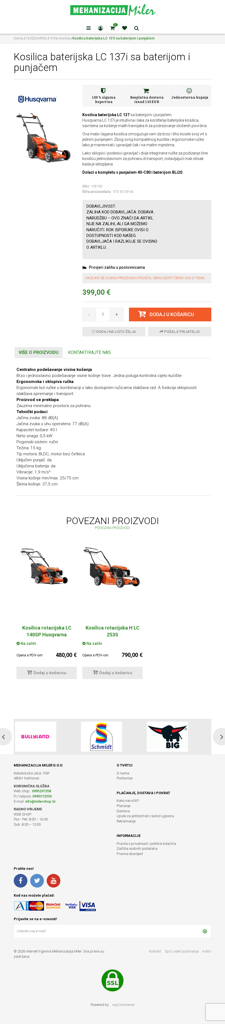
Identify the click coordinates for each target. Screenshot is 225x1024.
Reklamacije (126, 821)
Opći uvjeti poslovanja (182, 951)
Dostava (123, 811)
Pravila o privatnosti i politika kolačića (146, 844)
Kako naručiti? (128, 801)
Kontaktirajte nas (89, 352)
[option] (47, 615)
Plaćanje (123, 806)
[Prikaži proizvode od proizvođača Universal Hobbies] (167, 737)
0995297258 (41, 791)
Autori (206, 951)
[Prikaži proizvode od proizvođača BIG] (101, 737)
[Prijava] (205, 931)
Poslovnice (125, 778)
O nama (123, 773)
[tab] (39, 352)
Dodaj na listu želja (115, 332)
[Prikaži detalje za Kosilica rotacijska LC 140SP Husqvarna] (46, 566)
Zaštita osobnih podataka (137, 848)
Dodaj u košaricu (49, 672)
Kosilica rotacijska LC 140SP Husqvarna (46, 631)
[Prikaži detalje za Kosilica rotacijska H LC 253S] (112, 567)
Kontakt (155, 951)
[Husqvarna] (37, 98)
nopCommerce (123, 1005)
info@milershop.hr (40, 801)
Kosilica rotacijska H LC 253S (112, 631)
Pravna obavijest (130, 854)
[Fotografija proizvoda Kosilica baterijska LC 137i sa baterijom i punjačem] (44, 137)
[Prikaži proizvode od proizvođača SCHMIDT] (35, 737)
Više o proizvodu (38, 352)
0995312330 (42, 796)
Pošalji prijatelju (181, 332)
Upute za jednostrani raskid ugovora (145, 816)
